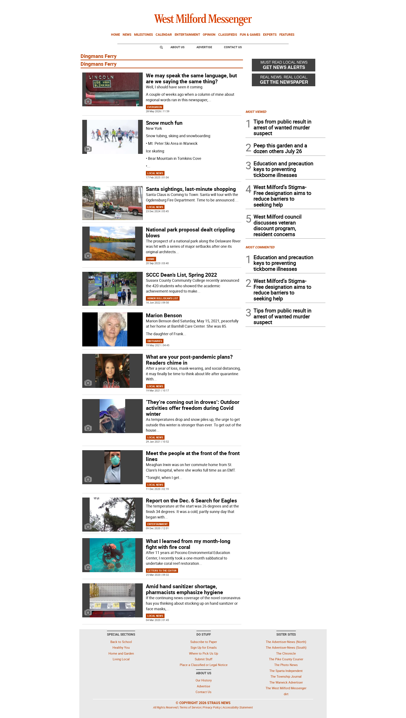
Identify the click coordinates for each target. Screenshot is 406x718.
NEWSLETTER (291, 5)
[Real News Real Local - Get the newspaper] (285, 81)
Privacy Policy (212, 707)
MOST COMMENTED (260, 247)
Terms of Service (190, 707)
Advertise (204, 47)
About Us (177, 47)
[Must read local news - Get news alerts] (285, 66)
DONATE (315, 5)
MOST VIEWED (256, 111)
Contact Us (233, 47)
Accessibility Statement (238, 707)
